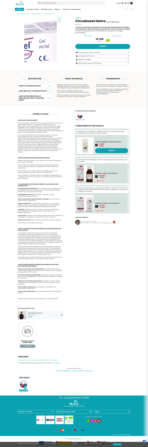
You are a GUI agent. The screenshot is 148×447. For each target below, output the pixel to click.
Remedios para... (47, 9)
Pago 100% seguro (84, 60)
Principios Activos (32, 9)
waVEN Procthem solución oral (106, 173)
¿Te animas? (56, 363)
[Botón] (131, 3)
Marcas (57, 9)
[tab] (35, 86)
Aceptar (116, 444)
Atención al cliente (25, 412)
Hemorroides (80, 120)
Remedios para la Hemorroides (27, 342)
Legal (97, 412)
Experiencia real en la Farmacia (89, 63)
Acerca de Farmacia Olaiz (66, 412)
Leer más (27, 346)
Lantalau (128, 434)
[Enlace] (20, 3)
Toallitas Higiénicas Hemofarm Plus (108, 142)
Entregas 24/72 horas (87, 56)
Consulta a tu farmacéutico (71, 9)
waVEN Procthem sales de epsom (107, 203)
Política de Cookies (59, 445)
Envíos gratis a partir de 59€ (89, 52)
